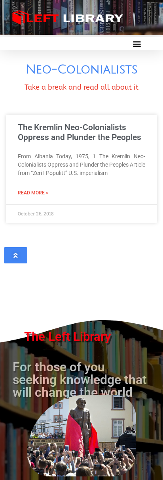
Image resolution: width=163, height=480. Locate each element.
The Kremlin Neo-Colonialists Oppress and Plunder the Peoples (79, 132)
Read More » (33, 193)
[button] (136, 43)
